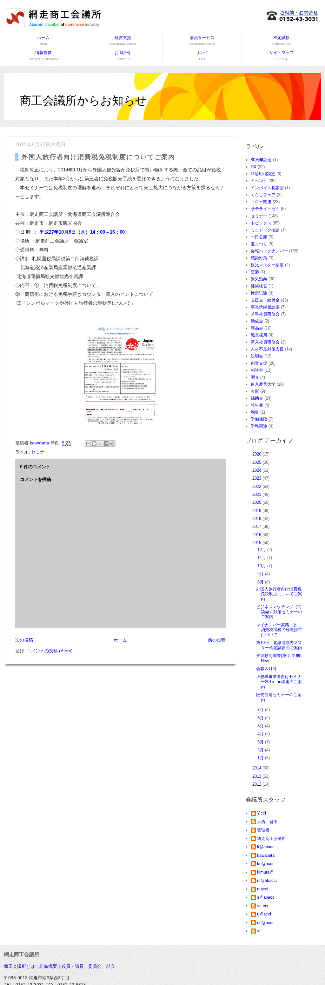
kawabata (266, 855)
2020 (257, 502)
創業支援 (259, 363)
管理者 (263, 830)
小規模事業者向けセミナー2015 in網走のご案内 (279, 681)
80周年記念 (261, 159)
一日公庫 (259, 237)
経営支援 (122, 40)
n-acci (262, 889)
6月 (261, 717)
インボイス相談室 (267, 187)
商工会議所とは (19, 966)
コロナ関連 (261, 201)
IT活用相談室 (263, 173)
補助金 (257, 398)
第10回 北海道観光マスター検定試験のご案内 (279, 645)
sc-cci (262, 905)
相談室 (257, 370)
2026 (257, 454)
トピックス (261, 223)
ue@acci (265, 922)
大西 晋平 (267, 821)
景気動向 (259, 278)
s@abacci (266, 897)
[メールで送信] (88, 443)
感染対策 (259, 258)
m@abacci (267, 880)
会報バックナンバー (269, 251)
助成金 (257, 321)
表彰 (255, 391)
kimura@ (265, 872)
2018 (257, 518)
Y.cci (261, 813)
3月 (261, 742)
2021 (257, 494)
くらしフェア (263, 194)
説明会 (257, 356)
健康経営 (259, 285)
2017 (257, 526)
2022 (257, 486)
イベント (259, 180)
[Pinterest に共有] (112, 443)
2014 (257, 768)
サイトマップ (281, 55)
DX (253, 166)
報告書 (257, 405)
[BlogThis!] (94, 443)
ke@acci (265, 863)
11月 (262, 557)
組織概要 (48, 966)
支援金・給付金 (265, 300)
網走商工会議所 (271, 838)
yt (259, 930)
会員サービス (202, 40)
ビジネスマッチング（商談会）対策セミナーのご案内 (279, 611)
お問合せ (123, 55)
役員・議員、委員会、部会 (88, 966)
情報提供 (43, 55)
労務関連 (259, 426)
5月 (261, 725)
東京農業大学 (263, 384)
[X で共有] (100, 443)
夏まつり (259, 244)
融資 (255, 412)
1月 (261, 757)
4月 (261, 733)
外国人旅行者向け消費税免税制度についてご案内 (279, 594)
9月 (261, 573)
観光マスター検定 (267, 265)
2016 (257, 534)
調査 (255, 377)
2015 (257, 542)
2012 (257, 784)
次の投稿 (24, 639)
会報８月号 (266, 668)
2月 (261, 750)
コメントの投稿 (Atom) (50, 650)
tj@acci (264, 914)
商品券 (257, 328)
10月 (262, 565)
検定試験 (281, 40)
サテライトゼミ (265, 208)
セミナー (40, 452)
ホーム (43, 40)
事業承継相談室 (265, 307)
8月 (261, 582)
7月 (261, 709)
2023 (257, 478)
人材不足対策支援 (267, 349)
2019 (257, 510)
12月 (262, 549)
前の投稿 (217, 639)
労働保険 (259, 419)
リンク (202, 55)
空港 (255, 272)
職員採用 (259, 335)
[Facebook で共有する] (106, 443)
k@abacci (266, 846)
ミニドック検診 (265, 230)
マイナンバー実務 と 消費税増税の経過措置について (279, 629)
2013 (257, 776)
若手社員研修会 (265, 314)
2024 (257, 470)
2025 (257, 462)
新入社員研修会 (265, 342)
